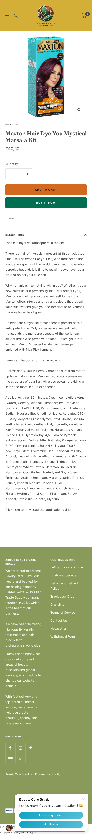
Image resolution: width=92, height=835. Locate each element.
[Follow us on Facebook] (10, 748)
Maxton (11, 124)
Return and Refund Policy (64, 585)
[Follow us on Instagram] (20, 748)
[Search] (16, 16)
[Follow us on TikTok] (20, 758)
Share (9, 218)
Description (14, 234)
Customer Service (63, 575)
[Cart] (84, 15)
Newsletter (58, 628)
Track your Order (62, 596)
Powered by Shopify (47, 774)
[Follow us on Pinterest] (30, 748)
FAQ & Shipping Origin (66, 567)
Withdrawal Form (62, 636)
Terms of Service (62, 612)
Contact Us (58, 620)
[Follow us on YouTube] (10, 758)
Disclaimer (57, 604)
